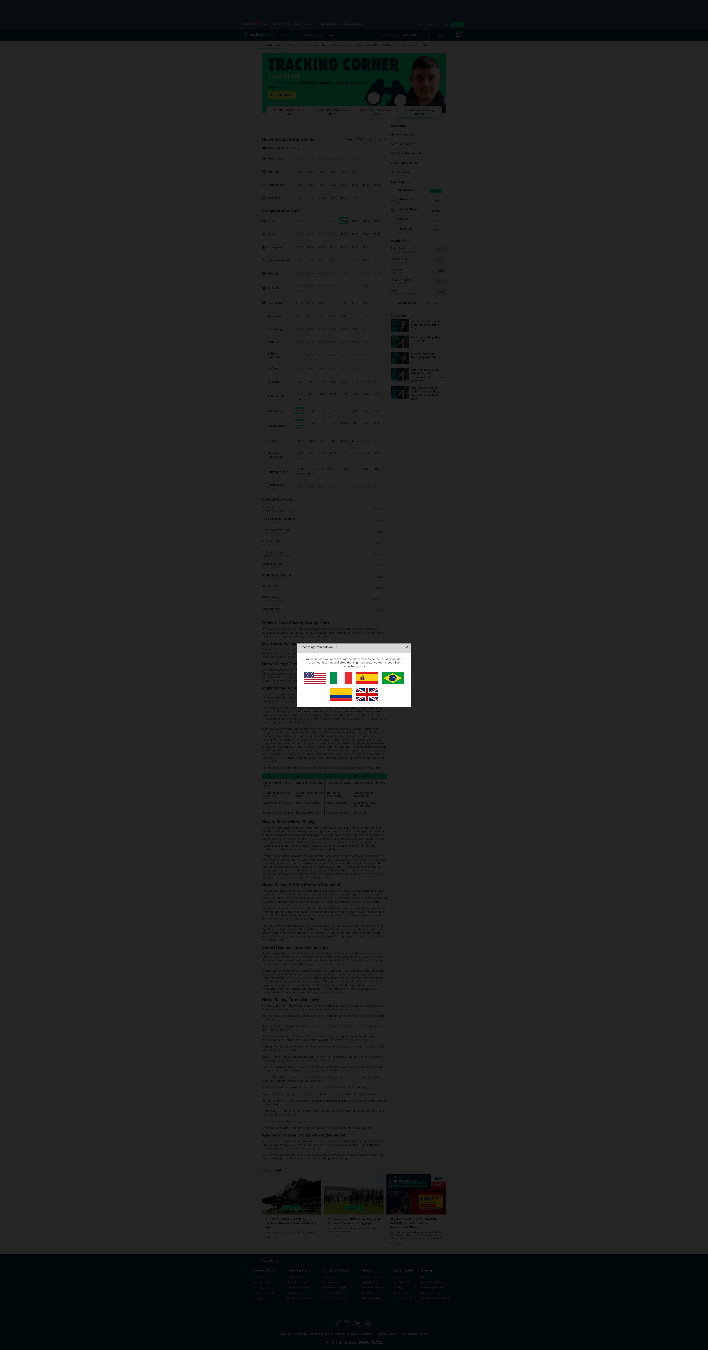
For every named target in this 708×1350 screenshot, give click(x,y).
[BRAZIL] (393, 683)
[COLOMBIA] (341, 699)
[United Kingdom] (367, 699)
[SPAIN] (367, 683)
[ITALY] (341, 683)
